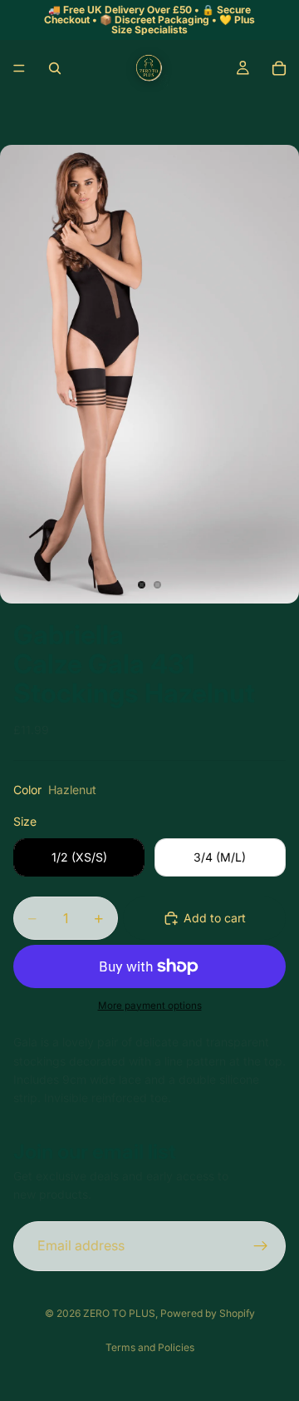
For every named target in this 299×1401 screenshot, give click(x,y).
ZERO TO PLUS (119, 1313)
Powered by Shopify (207, 1313)
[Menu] (19, 68)
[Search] (55, 68)
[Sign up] (260, 1246)
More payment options (150, 1005)
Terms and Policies (149, 1347)
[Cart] (279, 68)
